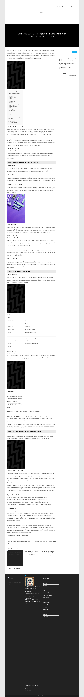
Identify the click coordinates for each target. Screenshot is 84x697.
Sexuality (45, 614)
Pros (11, 113)
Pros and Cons (11, 111)
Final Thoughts (12, 121)
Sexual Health (46, 609)
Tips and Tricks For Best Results (15, 119)
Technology (45, 616)
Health (44, 590)
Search (60, 50)
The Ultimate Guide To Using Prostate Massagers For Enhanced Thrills (32, 687)
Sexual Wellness (46, 612)
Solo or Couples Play (13, 106)
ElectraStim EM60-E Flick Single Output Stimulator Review (46, 36)
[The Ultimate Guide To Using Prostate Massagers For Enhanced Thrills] (33, 641)
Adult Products (46, 578)
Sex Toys (45, 607)
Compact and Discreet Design (15, 99)
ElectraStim (11, 535)
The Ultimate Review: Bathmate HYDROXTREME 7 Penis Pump (15, 567)
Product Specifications (13, 109)
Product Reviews (46, 602)
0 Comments (28, 591)
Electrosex (45, 585)
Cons (11, 114)
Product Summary (14, 122)
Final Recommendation (15, 123)
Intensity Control (13, 96)
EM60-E (15, 535)
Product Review (46, 600)
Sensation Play (12, 105)
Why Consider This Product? (14, 93)
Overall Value (11, 118)
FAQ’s (10, 115)
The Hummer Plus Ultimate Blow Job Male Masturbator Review (48, 553)
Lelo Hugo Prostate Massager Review (31, 552)
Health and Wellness (47, 595)
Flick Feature (12, 98)
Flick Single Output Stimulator (22, 535)
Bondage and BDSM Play (14, 104)
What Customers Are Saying (14, 117)
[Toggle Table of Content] (20, 92)
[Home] (28, 36)
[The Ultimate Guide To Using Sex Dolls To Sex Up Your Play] (29, 581)
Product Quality (12, 101)
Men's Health (46, 597)
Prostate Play (46, 604)
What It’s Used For (12, 102)
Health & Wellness (47, 592)
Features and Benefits (13, 94)
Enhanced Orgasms (13, 107)
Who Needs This (12, 110)
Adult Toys (45, 580)
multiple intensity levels (12, 142)
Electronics (45, 583)
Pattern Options (13, 97)
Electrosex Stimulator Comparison (50, 588)
